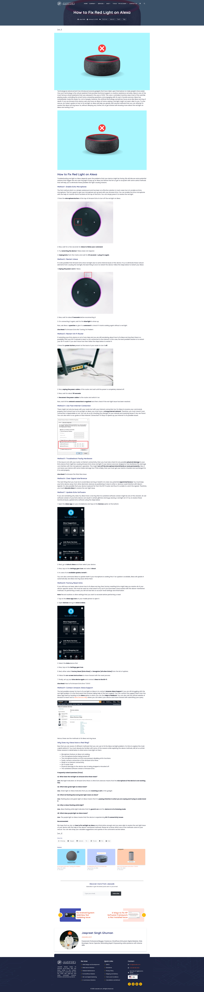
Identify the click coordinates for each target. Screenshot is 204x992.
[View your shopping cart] (140, 4)
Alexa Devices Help (80, 697)
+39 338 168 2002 (134, 968)
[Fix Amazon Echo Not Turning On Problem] (71, 857)
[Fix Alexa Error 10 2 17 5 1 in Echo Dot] (101, 857)
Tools (115, 3)
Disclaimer (109, 967)
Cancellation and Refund (113, 980)
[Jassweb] (66, 3)
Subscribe (116, 893)
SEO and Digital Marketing (90, 977)
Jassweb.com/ (87, 937)
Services (100, 3)
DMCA (107, 964)
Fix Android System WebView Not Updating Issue (85, 914)
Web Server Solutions (88, 967)
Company (92, 3)
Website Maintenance (89, 971)
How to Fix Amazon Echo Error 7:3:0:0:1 (127, 866)
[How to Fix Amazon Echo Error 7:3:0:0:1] (131, 857)
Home (85, 3)
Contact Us (133, 3)
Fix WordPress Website (89, 974)
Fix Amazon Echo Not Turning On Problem (68, 866)
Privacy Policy (110, 971)
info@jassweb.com (135, 964)
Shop (108, 3)
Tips (124, 19)
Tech (118, 19)
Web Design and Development (91, 964)
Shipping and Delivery (112, 974)
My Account (122, 3)
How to (112, 19)
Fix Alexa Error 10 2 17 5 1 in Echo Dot (97, 866)
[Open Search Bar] (144, 4)
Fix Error (104, 19)
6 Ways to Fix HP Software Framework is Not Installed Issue (118, 914)
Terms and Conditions (112, 977)
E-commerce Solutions (89, 980)
